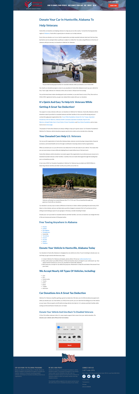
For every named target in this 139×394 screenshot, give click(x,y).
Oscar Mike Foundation (68, 117)
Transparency (85, 382)
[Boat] (69, 337)
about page (49, 124)
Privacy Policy (85, 379)
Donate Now (113, 5)
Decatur (45, 239)
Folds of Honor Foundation (67, 122)
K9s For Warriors (51, 119)
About (89, 5)
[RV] (74, 337)
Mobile (45, 226)
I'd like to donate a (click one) (65, 334)
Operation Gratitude (76, 119)
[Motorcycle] (65, 337)
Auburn (45, 241)
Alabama (47, 33)
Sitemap (84, 384)
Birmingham (46, 230)
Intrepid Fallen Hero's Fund (52, 122)
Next (69, 345)
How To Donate (57, 5)
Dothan (45, 228)
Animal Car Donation (27, 374)
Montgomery (46, 232)
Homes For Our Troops (82, 117)
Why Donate (75, 5)
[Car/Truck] (60, 337)
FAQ (85, 5)
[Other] (79, 337)
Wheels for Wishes (20, 370)
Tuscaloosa (46, 236)
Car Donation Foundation (64, 371)
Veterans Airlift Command (63, 119)
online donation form (85, 259)
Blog (94, 5)
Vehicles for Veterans (28, 5)
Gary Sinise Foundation (84, 122)
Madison (45, 243)
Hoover (45, 237)
